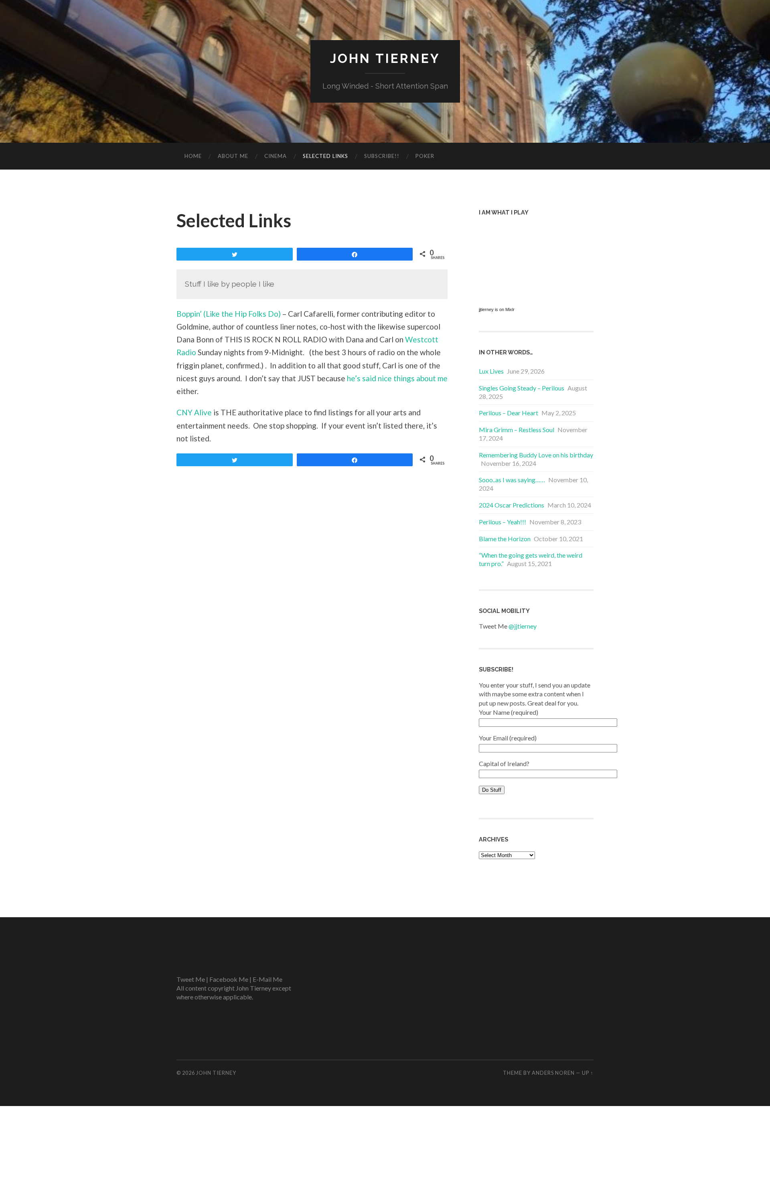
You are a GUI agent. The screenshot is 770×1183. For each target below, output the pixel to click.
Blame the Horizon (505, 538)
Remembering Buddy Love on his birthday (536, 455)
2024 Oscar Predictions (511, 505)
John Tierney (385, 58)
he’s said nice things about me (397, 378)
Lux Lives (491, 371)
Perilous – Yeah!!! (502, 522)
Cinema (275, 156)
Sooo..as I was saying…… (512, 479)
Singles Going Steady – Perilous (521, 388)
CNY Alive (194, 412)
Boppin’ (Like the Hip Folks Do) (228, 313)
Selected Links (325, 156)
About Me (233, 156)
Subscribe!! (381, 156)
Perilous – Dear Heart (508, 413)
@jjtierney (523, 626)
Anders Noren (553, 1073)
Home (193, 156)
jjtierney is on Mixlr (497, 309)
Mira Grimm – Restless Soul (516, 429)
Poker (424, 156)
